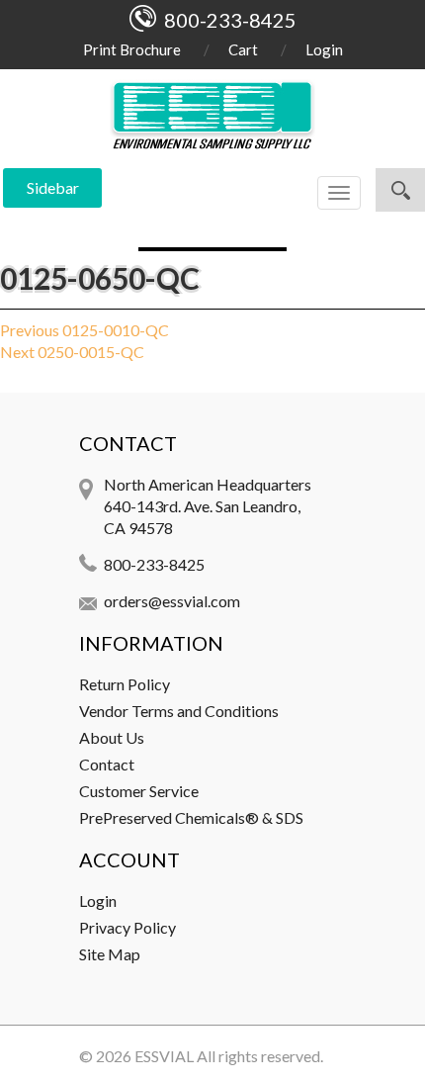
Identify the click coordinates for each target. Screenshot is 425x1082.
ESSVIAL (164, 1055)
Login (324, 49)
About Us (111, 737)
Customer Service (139, 790)
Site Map (109, 954)
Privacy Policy (127, 927)
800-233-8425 (154, 564)
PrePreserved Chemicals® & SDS (191, 817)
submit (400, 190)
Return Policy (124, 684)
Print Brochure (132, 49)
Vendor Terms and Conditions (179, 710)
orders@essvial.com (172, 600)
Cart (243, 49)
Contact (106, 764)
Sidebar (53, 187)
